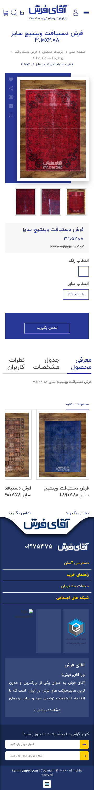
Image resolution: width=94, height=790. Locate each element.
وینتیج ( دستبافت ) (49, 58)
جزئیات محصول (52, 52)
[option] (63, 463)
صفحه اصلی (77, 52)
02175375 (38, 547)
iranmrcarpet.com (25, 771)
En (23, 13)
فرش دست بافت (26, 52)
